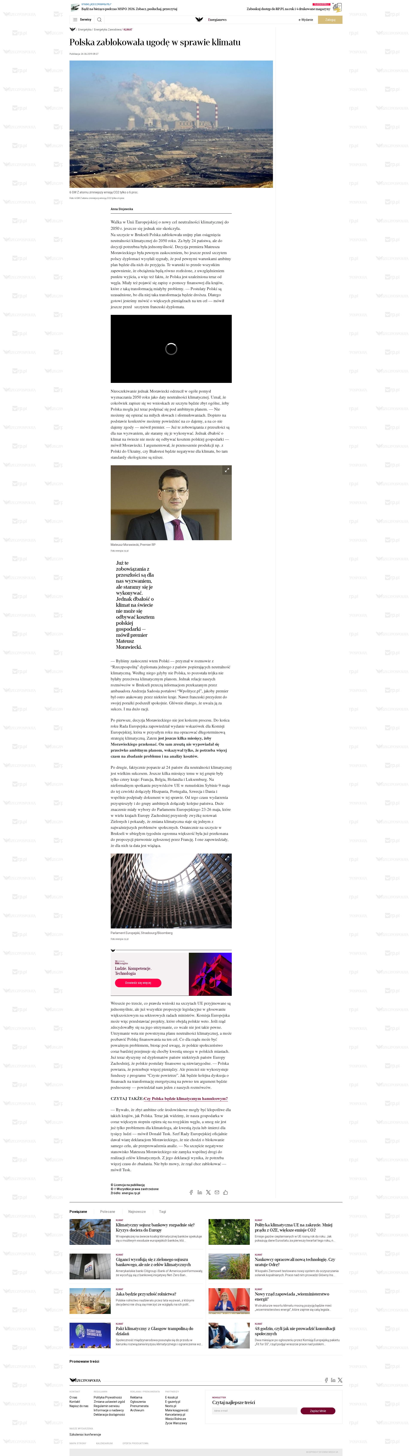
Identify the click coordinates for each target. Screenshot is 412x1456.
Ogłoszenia (138, 1401)
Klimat (128, 29)
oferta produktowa (135, 1443)
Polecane (107, 1212)
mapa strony (78, 1443)
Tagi (162, 1212)
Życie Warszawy (176, 1423)
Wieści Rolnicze (175, 1419)
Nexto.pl (170, 1406)
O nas (73, 1397)
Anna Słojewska (122, 209)
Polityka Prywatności (108, 1397)
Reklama (136, 1397)
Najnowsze (137, 1212)
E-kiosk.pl (171, 1397)
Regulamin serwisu (107, 1406)
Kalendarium (104, 1443)
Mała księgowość (176, 1410)
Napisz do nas (79, 1406)
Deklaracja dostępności (109, 1414)
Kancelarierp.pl (175, 1414)
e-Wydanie (306, 19)
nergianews (217, 20)
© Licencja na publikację (128, 1185)
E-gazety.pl (172, 1401)
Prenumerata (139, 1406)
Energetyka (84, 29)
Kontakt (75, 1401)
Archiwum (137, 1410)
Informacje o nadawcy (109, 1410)
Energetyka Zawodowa (107, 29)
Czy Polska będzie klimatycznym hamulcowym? (186, 1098)
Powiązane (78, 1212)
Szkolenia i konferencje (85, 1434)
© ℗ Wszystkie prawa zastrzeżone (135, 1189)
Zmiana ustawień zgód (109, 1401)
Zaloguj (330, 19)
